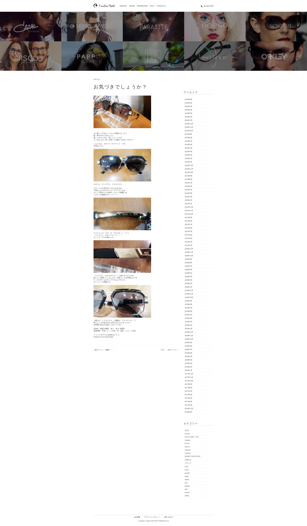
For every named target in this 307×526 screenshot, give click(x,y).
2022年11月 (189, 169)
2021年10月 (189, 214)
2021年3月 (188, 238)
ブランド (188, 463)
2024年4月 (188, 110)
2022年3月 (188, 197)
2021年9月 (188, 217)
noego (187, 476)
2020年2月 (188, 283)
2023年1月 (188, 162)
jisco (186, 483)
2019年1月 (188, 329)
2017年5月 (188, 398)
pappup (187, 486)
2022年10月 (189, 172)
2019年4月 (188, 318)
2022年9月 (188, 176)
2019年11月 (189, 294)
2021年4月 (188, 235)
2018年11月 (189, 336)
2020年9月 (188, 259)
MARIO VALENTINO (192, 456)
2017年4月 (188, 402)
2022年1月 (188, 204)
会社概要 (137, 517)
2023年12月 (189, 124)
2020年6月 (188, 270)
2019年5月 (188, 315)
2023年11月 (189, 127)
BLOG (152, 6)
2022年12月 (189, 165)
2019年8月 (188, 304)
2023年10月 (189, 131)
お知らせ (188, 460)
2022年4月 (188, 193)
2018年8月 (188, 346)
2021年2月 (188, 242)
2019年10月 (189, 297)
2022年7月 (188, 183)
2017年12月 (189, 374)
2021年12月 (189, 207)
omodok (187, 440)
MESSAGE (123, 6)
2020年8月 (188, 263)
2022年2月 (188, 200)
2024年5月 (188, 106)
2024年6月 (188, 103)
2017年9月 (188, 384)
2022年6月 (188, 186)
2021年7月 (188, 224)
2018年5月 (188, 356)
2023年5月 (188, 148)
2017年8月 (188, 388)
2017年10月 (189, 381)
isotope (187, 492)
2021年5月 (188, 231)
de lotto (187, 434)
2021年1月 (188, 245)
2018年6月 (188, 353)
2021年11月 (189, 211)
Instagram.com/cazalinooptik (103, 337)
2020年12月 (189, 249)
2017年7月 (188, 391)
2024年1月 (188, 120)
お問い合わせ (168, 517)
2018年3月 (188, 363)
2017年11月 (189, 377)
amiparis (187, 450)
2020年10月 (189, 256)
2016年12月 (189, 408)
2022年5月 (188, 190)
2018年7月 (188, 349)
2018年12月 (189, 332)
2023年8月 (188, 138)
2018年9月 (188, 342)
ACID (187, 430)
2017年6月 (188, 395)
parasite (187, 473)
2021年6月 (188, 228)
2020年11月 (189, 252)
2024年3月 (188, 113)
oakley (187, 496)
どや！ (163, 350)
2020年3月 (188, 280)
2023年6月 (188, 145)
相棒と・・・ (110, 350)
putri (186, 489)
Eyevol (187, 443)
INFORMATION (142, 6)
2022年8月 (188, 179)
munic (187, 470)
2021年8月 (188, 221)
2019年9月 (188, 301)
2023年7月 (188, 141)
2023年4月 (188, 151)
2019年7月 (188, 308)
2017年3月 (188, 405)
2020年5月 (188, 273)
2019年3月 (188, 322)
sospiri (187, 479)
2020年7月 (188, 266)
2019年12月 (189, 290)
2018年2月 (188, 367)
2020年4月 (188, 276)
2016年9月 (188, 412)
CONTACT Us (161, 6)
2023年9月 (188, 134)
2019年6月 (188, 311)
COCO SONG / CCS (192, 437)
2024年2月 (188, 117)
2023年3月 (188, 155)
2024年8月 (188, 99)
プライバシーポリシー (152, 517)
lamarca (187, 447)
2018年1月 (188, 370)
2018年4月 (188, 360)
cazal (186, 466)
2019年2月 (188, 325)
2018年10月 (189, 339)
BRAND (132, 6)
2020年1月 (188, 287)
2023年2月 (188, 158)
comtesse (188, 453)
